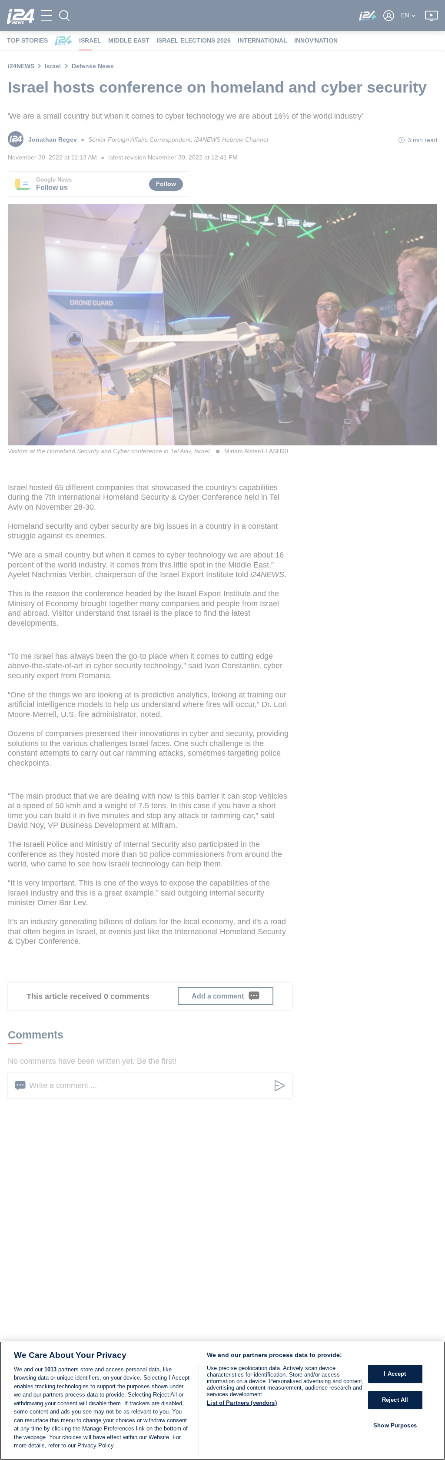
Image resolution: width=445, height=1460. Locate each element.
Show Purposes (395, 1425)
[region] (222, 1400)
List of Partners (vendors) (241, 1403)
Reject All (395, 1400)
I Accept (395, 1374)
